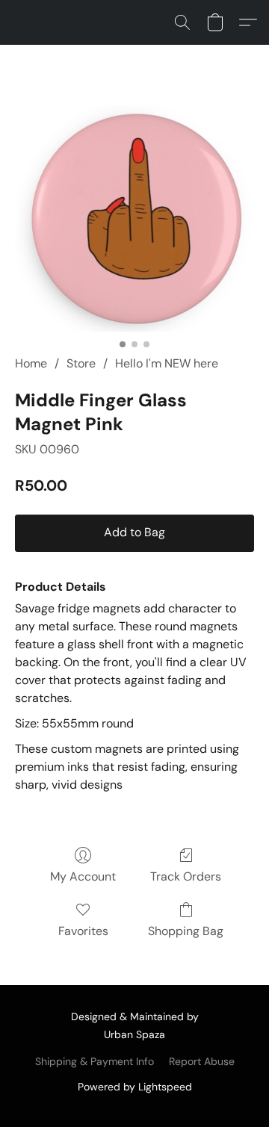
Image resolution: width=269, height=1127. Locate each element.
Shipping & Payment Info (94, 1061)
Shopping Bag (185, 931)
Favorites (83, 931)
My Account (83, 876)
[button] (182, 22)
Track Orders (185, 876)
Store (81, 363)
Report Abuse (202, 1061)
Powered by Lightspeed (135, 1086)
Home (31, 363)
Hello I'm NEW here (166, 363)
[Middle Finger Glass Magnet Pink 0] (134, 218)
